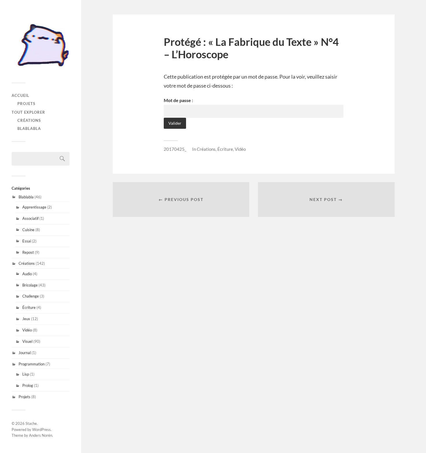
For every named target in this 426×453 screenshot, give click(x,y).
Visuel (27, 341)
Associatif (30, 218)
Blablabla (29, 128)
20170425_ (175, 149)
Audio (27, 273)
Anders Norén (40, 435)
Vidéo (27, 330)
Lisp (25, 374)
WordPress (41, 429)
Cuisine (28, 229)
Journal (25, 352)
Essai (26, 241)
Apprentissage (34, 207)
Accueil (20, 95)
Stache (31, 423)
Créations (29, 120)
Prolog (27, 385)
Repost (28, 252)
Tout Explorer (28, 112)
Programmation (32, 364)
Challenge (30, 296)
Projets (26, 103)
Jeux (26, 318)
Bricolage (30, 285)
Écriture (29, 307)
